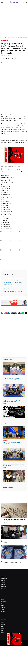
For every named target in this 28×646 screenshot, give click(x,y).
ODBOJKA (3, 607)
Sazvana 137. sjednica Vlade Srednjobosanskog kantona (14, 541)
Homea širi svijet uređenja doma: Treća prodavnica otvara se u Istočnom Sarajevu (15, 520)
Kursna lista (3, 580)
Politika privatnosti (4, 634)
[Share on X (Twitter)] (9, 58)
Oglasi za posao (4, 578)
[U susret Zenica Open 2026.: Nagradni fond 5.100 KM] (14, 412)
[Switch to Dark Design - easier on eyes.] (26, 2)
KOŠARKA (3, 601)
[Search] (24, 2)
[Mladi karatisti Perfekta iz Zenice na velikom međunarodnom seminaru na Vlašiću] (14, 368)
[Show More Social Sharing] (15, 58)
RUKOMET (3, 603)
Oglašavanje (3, 630)
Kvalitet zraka (3, 586)
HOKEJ (2, 605)
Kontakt (2, 626)
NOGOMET (3, 597)
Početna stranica (4, 37)
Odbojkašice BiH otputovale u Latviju (13, 291)
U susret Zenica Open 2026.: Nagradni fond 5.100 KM (13, 422)
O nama (2, 622)
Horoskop (3, 584)
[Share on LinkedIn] (13, 58)
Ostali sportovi (5, 40)
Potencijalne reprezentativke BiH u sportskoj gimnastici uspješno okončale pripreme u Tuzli (13, 400)
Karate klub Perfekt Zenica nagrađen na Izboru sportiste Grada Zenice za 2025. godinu (13, 486)
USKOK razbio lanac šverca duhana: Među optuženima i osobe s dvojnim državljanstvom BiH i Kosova (15, 561)
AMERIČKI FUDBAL (5, 609)
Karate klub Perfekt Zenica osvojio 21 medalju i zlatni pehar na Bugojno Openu (13, 443)
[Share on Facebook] (6, 58)
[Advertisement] (14, 21)
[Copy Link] (11, 58)
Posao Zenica (3, 588)
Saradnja (2, 628)
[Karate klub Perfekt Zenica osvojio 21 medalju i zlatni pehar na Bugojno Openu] (14, 432)
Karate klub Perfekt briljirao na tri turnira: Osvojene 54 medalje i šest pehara (13, 464)
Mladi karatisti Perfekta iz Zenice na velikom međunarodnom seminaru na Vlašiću (11, 379)
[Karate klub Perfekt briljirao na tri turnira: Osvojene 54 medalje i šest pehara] (14, 454)
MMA (2, 613)
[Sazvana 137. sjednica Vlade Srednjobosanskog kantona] (14, 532)
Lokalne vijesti (4, 576)
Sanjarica (3, 582)
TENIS (2, 599)
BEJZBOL (3, 611)
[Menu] (2, 2)
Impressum (3, 624)
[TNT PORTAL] (14, 2)
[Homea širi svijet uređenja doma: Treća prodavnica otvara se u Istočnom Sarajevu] (14, 510)
